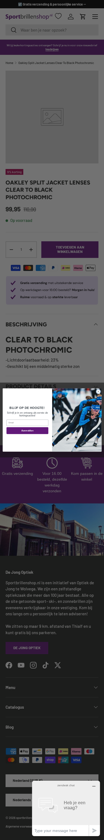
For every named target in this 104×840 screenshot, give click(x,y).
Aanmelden (27, 430)
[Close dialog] (98, 391)
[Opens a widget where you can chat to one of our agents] (66, 808)
